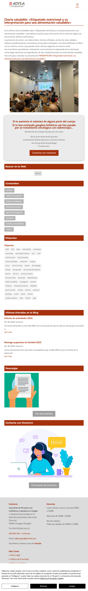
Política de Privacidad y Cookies (51, 578)
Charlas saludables (14, 201)
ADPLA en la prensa (14, 196)
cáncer (7, 266)
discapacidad (17, 270)
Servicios (10, 218)
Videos (9, 229)
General (9, 190)
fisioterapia (21, 278)
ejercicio (8, 274)
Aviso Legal (15, 555)
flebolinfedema (32, 278)
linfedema (8, 286)
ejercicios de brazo (27, 274)
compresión (23, 261)
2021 (12, 249)
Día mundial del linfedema (31, 270)
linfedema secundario (21, 286)
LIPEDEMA (33, 286)
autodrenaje (37, 249)
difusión (8, 270)
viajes (21, 298)
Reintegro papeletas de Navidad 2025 (22, 342)
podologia (8, 294)
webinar (27, 298)
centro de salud (10, 257)
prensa (23, 294)
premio (16, 294)
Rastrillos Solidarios (14, 212)
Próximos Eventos (13, 207)
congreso (32, 261)
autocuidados (26, 249)
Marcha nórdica (10, 290)
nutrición (28, 290)
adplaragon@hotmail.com (25, 538)
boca (33, 253)
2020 (7, 249)
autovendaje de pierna (22, 253)
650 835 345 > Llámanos (19, 533)
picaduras (36, 290)
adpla (18, 249)
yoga (34, 298)
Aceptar (72, 586)
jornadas (33, 282)
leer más (8, 332)
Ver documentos (44, 413)
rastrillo (30, 294)
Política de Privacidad (19, 559)
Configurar (15, 586)
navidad (20, 290)
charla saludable (22, 257)
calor (38, 253)
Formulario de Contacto (44, 485)
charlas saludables (11, 261)
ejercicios (16, 274)
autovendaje (9, 253)
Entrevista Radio (10, 278)
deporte (27, 266)
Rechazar (43, 586)
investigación (24, 282)
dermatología (36, 266)
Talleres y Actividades (15, 224)
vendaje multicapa (11, 298)
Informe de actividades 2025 (18, 318)
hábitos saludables (11, 282)
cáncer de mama (17, 266)
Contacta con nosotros (44, 152)
